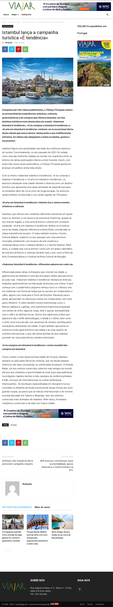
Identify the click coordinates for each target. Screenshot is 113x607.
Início (4, 22)
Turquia (14, 425)
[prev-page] (4, 550)
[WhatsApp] (25, 49)
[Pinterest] (18, 49)
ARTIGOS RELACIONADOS (17, 507)
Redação (9, 42)
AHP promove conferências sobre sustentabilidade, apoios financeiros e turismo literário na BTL (56, 465)
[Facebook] (5, 49)
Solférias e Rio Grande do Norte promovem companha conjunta (17, 462)
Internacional (14, 22)
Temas (14, 14)
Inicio (6, 14)
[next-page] (8, 550)
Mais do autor (42, 507)
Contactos (26, 14)
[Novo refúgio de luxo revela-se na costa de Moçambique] (62, 522)
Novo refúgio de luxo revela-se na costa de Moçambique (61, 535)
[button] (107, 14)
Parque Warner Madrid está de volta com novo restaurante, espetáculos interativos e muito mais (37, 538)
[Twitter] (12, 49)
